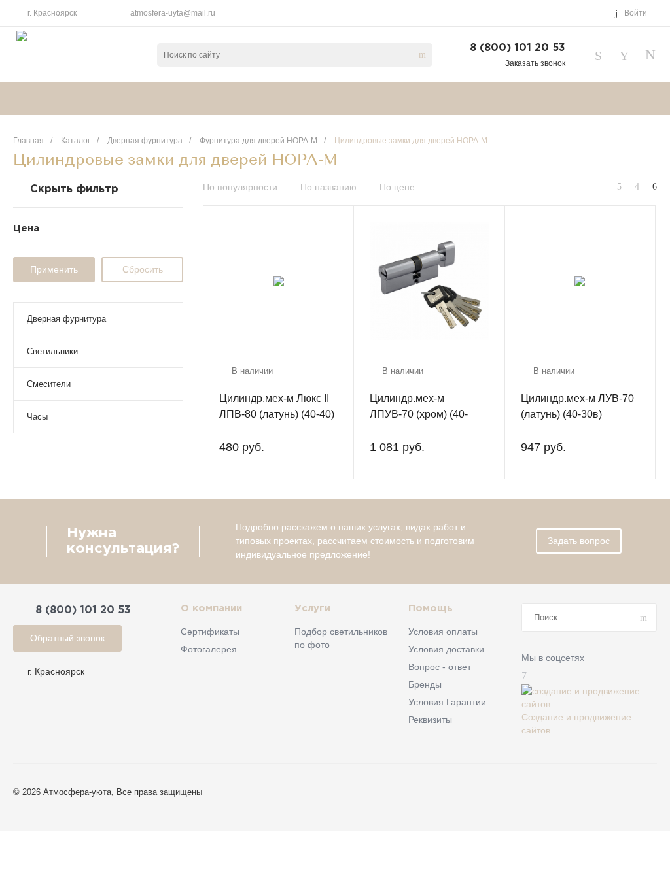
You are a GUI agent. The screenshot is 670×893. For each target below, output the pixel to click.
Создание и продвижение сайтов (576, 723)
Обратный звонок (67, 638)
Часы (37, 417)
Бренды (425, 684)
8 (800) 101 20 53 (517, 48)
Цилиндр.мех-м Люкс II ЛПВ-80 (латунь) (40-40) (276, 406)
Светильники (52, 351)
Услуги (312, 608)
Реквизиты (430, 720)
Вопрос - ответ (439, 667)
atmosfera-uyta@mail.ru (172, 13)
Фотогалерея (209, 649)
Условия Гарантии (447, 702)
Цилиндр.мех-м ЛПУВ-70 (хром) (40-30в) (419, 414)
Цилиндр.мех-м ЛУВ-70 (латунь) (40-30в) (577, 406)
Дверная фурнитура (66, 319)
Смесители (49, 384)
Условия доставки (446, 649)
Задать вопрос (579, 540)
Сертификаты (210, 631)
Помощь (430, 608)
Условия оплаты (443, 631)
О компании (211, 608)
